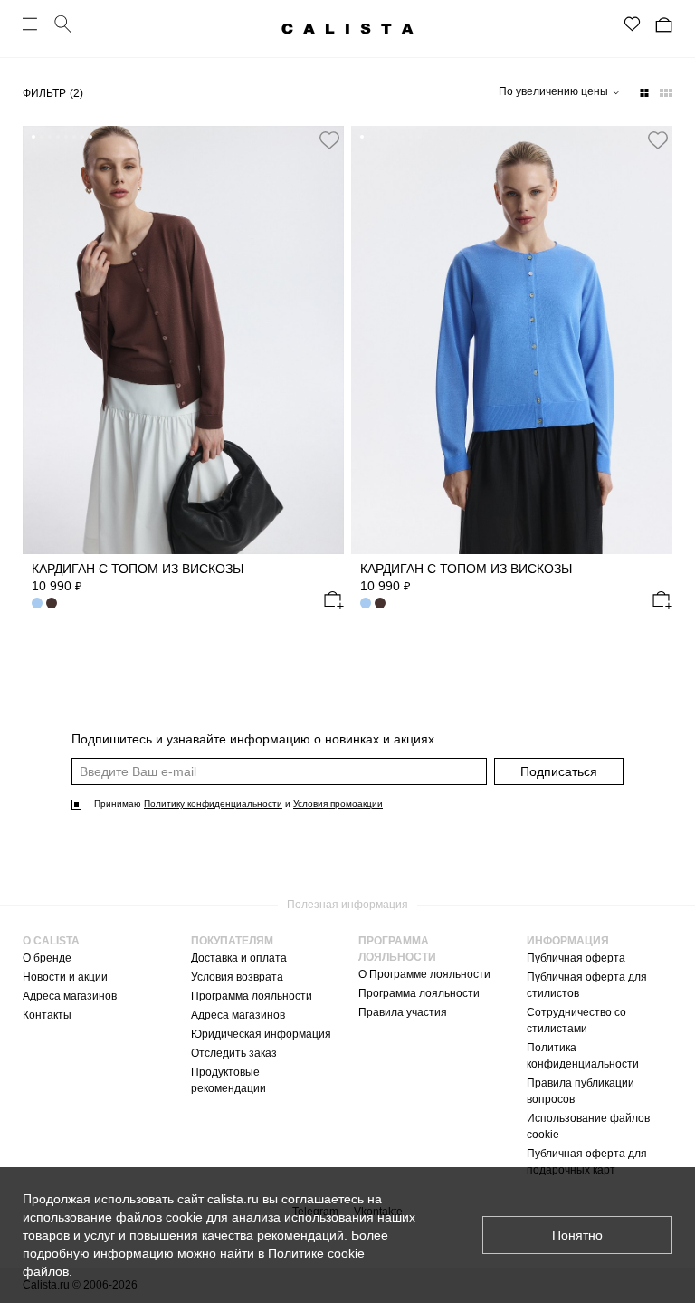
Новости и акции (65, 977)
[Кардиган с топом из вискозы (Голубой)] (37, 603)
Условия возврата (237, 977)
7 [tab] (82, 137)
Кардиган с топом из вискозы (137, 568)
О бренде (47, 958)
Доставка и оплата (239, 958)
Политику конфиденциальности (213, 804)
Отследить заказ (234, 1053)
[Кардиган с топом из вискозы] (183, 340)
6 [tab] (74, 137)
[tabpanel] (183, 340)
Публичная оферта (576, 958)
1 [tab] (33, 137)
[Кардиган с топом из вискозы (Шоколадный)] (380, 603)
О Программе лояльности (424, 974)
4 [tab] (58, 137)
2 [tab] (41, 137)
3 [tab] (50, 137)
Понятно (577, 1235)
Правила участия (402, 1012)
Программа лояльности (251, 996)
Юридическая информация (261, 1034)
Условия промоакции (338, 804)
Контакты (47, 1015)
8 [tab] (90, 137)
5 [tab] (66, 137)
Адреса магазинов (70, 996)
